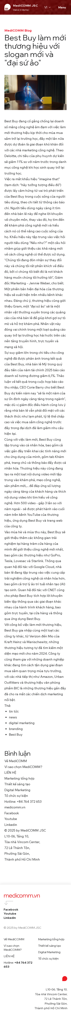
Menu (62, 7)
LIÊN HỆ (9, 956)
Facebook (11, 909)
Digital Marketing (49, 952)
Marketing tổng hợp (51, 939)
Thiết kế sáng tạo (49, 945)
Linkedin (10, 918)
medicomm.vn (22, 895)
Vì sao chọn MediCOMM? (13, 948)
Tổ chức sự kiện (48, 958)
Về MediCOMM (14, 939)
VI (45, 7)
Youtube (10, 913)
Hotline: (18, 964)
